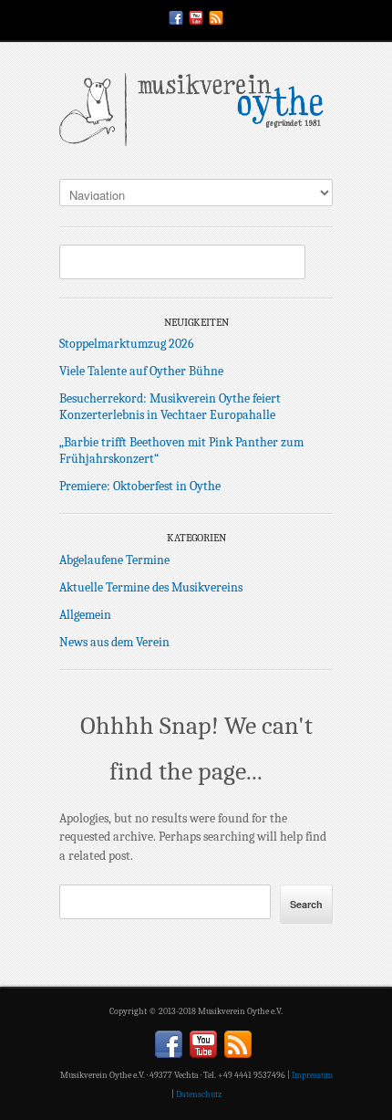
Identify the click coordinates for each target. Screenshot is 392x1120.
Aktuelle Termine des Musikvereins (150, 587)
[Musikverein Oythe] (196, 114)
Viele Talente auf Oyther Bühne (141, 371)
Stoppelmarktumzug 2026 (126, 344)
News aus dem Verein (114, 642)
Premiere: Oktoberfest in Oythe (140, 486)
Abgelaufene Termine (114, 560)
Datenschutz (199, 1094)
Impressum (312, 1075)
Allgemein (85, 615)
